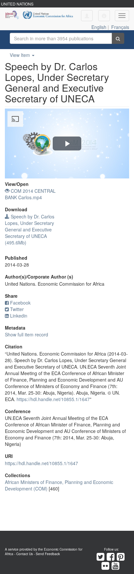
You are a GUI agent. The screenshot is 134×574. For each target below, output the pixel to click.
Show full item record (26, 334)
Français (120, 27)
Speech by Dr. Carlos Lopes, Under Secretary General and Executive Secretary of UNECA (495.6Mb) (29, 229)
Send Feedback (48, 554)
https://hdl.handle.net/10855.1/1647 (53, 399)
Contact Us (24, 554)
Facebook (20, 302)
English (98, 27)
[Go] (118, 38)
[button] (104, 15)
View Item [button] (20, 55)
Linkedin (18, 315)
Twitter (17, 309)
